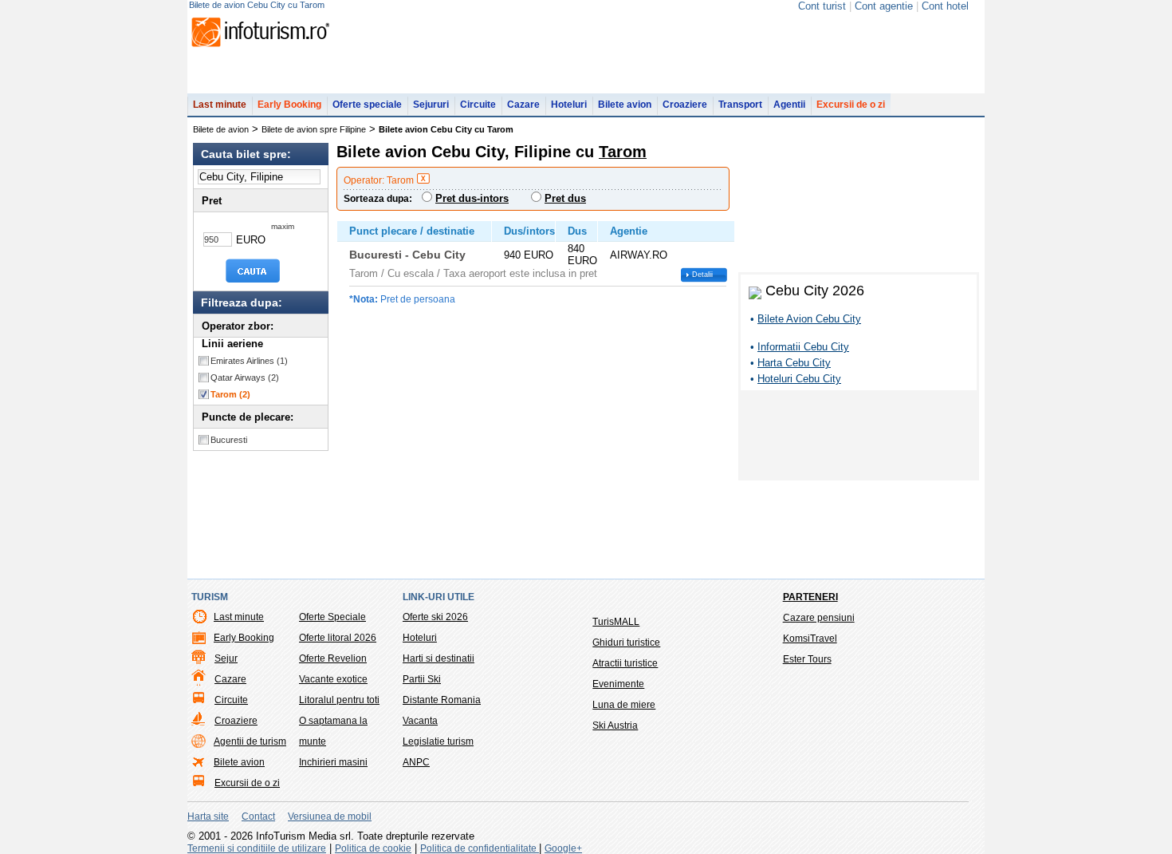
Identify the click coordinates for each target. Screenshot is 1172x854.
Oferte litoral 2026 (337, 637)
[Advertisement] (858, 438)
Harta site (208, 816)
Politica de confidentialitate (479, 848)
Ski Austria (615, 725)
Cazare (523, 104)
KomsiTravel (810, 638)
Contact (258, 816)
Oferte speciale (367, 104)
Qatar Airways (244, 377)
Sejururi (431, 104)
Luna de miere (623, 704)
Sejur (226, 658)
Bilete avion (624, 104)
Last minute (219, 104)
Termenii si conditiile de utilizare (256, 848)
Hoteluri (569, 104)
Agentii (789, 104)
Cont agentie (884, 6)
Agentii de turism (250, 741)
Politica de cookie (373, 848)
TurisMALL (615, 621)
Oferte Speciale (332, 617)
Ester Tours (807, 659)
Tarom (230, 394)
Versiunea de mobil (330, 816)
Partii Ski (422, 679)
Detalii (702, 275)
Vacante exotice (333, 679)
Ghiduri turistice (626, 642)
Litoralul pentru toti (339, 700)
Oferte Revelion (333, 658)
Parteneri (810, 597)
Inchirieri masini (333, 762)
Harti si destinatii (438, 658)
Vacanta (420, 720)
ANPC (416, 762)
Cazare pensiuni (819, 617)
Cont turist (822, 6)
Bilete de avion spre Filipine (314, 129)
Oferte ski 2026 (435, 617)
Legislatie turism (438, 741)
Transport (740, 104)
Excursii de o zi (850, 104)
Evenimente (618, 684)
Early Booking (289, 104)
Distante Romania (442, 700)
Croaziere (685, 104)
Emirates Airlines (249, 361)
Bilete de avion (221, 129)
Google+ (563, 848)
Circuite (478, 104)
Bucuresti (228, 440)
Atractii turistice (625, 663)
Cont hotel (945, 6)
